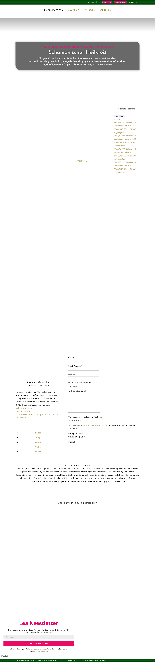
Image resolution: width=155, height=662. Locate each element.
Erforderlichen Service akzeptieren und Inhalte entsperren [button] (37, 416)
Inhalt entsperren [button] (24, 411)
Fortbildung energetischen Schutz (98, 660)
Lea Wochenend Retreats (75, 660)
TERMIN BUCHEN (107, 2)
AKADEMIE (73, 10)
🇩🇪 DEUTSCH (133, 2)
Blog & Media (93, 2)
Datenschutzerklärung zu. (40, 651)
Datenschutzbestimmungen (95, 425)
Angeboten (82, 161)
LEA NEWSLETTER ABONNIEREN (38, 425)
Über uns (103, 10)
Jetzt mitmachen (77, 75)
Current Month (119, 116)
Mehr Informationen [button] (25, 408)
